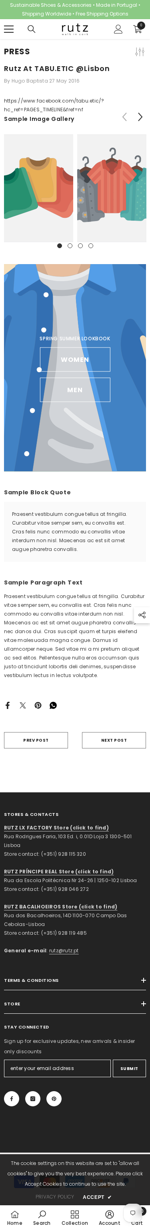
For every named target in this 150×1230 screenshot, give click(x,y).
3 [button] (80, 245)
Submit (129, 1069)
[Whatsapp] (53, 704)
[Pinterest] (38, 704)
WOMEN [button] (75, 359)
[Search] (31, 29)
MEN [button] (74, 390)
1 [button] (59, 245)
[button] (140, 117)
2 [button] (70, 245)
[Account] (118, 29)
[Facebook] (7, 704)
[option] (38, 188)
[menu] (9, 29)
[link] (38, 188)
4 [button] (90, 245)
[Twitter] (22, 704)
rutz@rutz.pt (64, 950)
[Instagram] (32, 1098)
